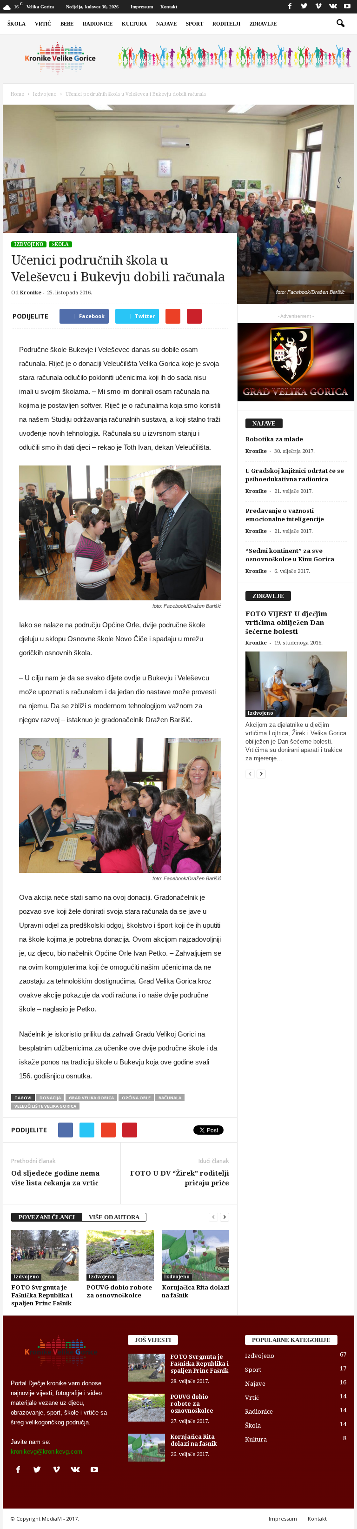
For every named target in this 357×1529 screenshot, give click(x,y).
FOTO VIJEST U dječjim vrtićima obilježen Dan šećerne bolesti (286, 623)
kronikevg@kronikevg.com (46, 1451)
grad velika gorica (91, 1098)
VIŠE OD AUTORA (114, 1217)
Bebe (66, 24)
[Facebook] (289, 6)
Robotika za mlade (274, 439)
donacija (50, 1098)
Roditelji (226, 24)
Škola (16, 24)
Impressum (142, 6)
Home (17, 94)
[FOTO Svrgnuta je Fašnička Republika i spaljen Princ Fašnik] (45, 1255)
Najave (166, 24)
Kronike (30, 293)
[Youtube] (347, 6)
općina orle (136, 1098)
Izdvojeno (28, 244)
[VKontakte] (332, 6)
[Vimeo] (318, 6)
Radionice (97, 24)
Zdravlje (263, 24)
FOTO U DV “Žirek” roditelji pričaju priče (179, 1178)
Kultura (134, 24)
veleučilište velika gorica (45, 1106)
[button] (340, 23)
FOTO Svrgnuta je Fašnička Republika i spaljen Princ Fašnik (42, 1295)
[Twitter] (304, 6)
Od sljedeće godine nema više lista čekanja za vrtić (55, 1178)
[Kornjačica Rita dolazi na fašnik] (195, 1255)
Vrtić (43, 24)
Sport (194, 24)
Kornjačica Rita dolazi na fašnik (194, 1440)
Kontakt (168, 6)
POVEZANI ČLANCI (47, 1217)
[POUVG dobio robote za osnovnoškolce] (120, 1255)
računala (170, 1098)
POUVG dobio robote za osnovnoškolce (192, 1404)
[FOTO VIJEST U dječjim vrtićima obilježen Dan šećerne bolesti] (296, 684)
